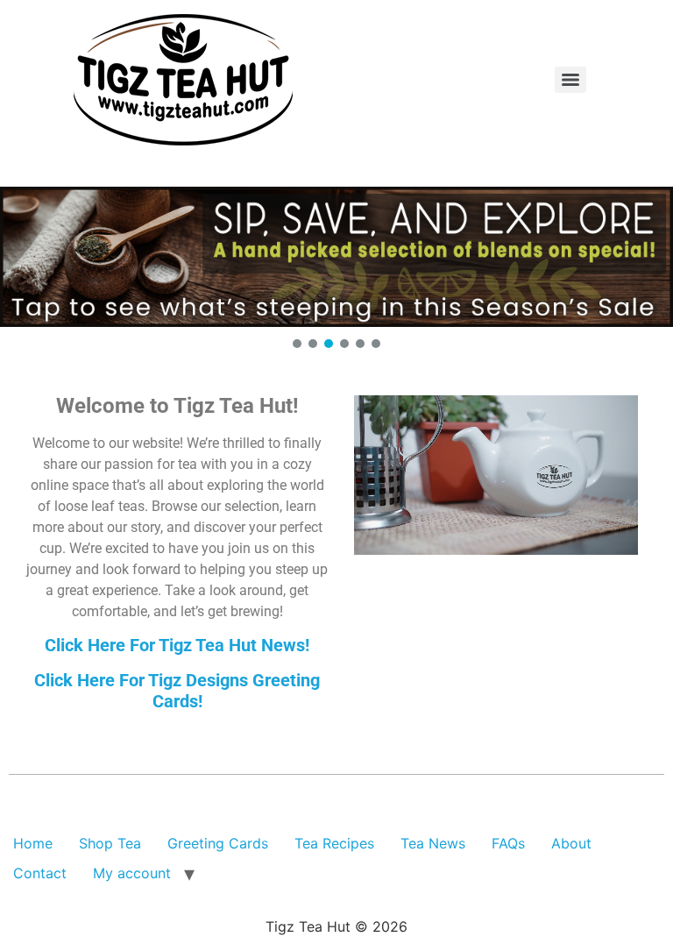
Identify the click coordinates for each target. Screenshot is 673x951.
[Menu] (570, 80)
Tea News (432, 843)
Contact (40, 873)
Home (33, 843)
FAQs (508, 843)
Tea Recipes (334, 843)
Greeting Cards (217, 843)
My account (132, 873)
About (571, 843)
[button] (336, 257)
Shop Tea (110, 843)
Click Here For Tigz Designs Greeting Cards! (177, 691)
